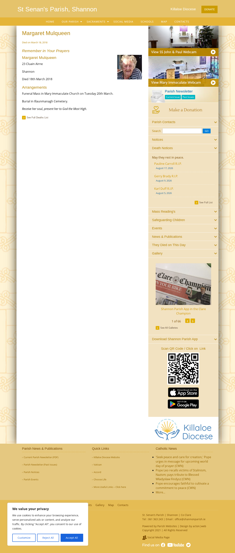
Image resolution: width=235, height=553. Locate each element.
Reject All (48, 537)
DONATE (209, 9)
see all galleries (169, 327)
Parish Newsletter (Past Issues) (40, 464)
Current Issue (173, 97)
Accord (97, 472)
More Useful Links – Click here (110, 487)
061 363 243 (155, 519)
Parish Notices (31, 472)
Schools (147, 21)
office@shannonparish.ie (190, 519)
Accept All (72, 537)
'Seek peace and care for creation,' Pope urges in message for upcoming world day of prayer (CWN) (183, 461)
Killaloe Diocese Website (107, 457)
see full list (206, 202)
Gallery (99, 505)
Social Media (123, 21)
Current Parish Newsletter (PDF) (41, 457)
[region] (47, 524)
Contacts (181, 21)
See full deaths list (37, 117)
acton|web (199, 526)
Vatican (98, 464)
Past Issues (188, 97)
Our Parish (70, 21)
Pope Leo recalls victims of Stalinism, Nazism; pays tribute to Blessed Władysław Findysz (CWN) (181, 474)
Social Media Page (158, 537)
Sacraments (96, 21)
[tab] (183, 122)
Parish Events (31, 479)
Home (50, 21)
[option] (183, 289)
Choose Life (100, 479)
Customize (24, 537)
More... (160, 492)
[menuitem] (50, 21)
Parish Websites (167, 526)
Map (164, 21)
